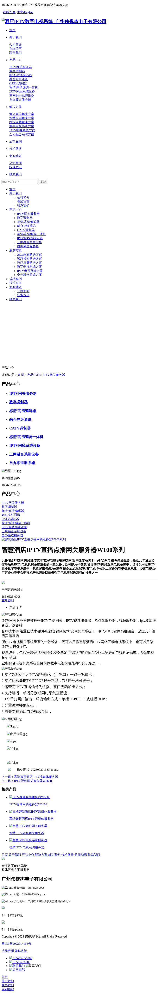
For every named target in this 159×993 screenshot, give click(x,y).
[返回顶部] (17, 969)
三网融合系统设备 (29, 242)
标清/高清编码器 (28, 221)
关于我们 (15, 193)
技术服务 (15, 283)
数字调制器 (25, 217)
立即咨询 (8, 600)
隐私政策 (21, 950)
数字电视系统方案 (29, 266)
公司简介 (23, 197)
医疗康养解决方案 (29, 262)
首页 (12, 189)
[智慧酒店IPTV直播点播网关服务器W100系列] (34, 539)
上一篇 (30, 776)
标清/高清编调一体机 (31, 234)
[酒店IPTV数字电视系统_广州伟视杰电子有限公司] (54, 21)
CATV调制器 (26, 230)
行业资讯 (23, 295)
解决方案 (15, 250)
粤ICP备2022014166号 (16, 943)
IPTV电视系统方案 (30, 270)
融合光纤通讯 (26, 226)
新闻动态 (15, 287)
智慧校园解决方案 (29, 258)
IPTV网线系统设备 (30, 238)
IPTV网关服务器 (28, 213)
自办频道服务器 (28, 246)
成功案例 (15, 278)
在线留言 (23, 201)
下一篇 (27, 781)
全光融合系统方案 (29, 274)
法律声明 (8, 950)
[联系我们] (17, 965)
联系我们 (23, 205)
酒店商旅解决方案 (29, 254)
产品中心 (15, 209)
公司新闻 (23, 291)
